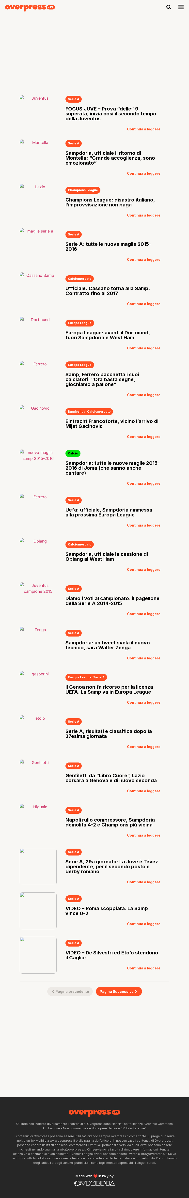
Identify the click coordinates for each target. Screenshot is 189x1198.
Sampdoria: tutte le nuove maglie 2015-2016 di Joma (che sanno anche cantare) (112, 468)
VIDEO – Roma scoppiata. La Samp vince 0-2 (106, 910)
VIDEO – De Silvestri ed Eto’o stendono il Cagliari (111, 955)
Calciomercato (79, 278)
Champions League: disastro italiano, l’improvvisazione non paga (110, 202)
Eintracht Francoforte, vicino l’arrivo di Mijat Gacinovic (111, 423)
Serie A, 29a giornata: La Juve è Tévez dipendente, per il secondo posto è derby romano (111, 866)
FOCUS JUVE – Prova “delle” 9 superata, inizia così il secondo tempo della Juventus (110, 114)
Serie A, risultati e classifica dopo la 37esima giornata (108, 733)
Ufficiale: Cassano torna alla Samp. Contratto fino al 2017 (107, 290)
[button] (169, 7)
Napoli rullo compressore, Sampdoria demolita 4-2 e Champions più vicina (110, 822)
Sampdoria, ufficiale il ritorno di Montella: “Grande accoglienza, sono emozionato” (110, 158)
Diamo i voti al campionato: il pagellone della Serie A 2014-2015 (112, 600)
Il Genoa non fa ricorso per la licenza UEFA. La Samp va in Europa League (109, 689)
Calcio (73, 453)
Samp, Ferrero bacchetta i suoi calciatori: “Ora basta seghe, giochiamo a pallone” (102, 379)
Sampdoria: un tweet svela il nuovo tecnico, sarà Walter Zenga (107, 645)
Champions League (83, 190)
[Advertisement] (94, 50)
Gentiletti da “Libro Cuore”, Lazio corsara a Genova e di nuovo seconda (111, 778)
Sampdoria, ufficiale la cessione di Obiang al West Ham (106, 556)
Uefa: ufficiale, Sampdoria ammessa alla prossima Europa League (108, 512)
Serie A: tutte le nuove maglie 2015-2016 (108, 246)
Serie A (73, 99)
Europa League (80, 323)
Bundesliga (76, 411)
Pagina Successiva (117, 991)
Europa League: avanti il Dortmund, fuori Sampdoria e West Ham (107, 335)
